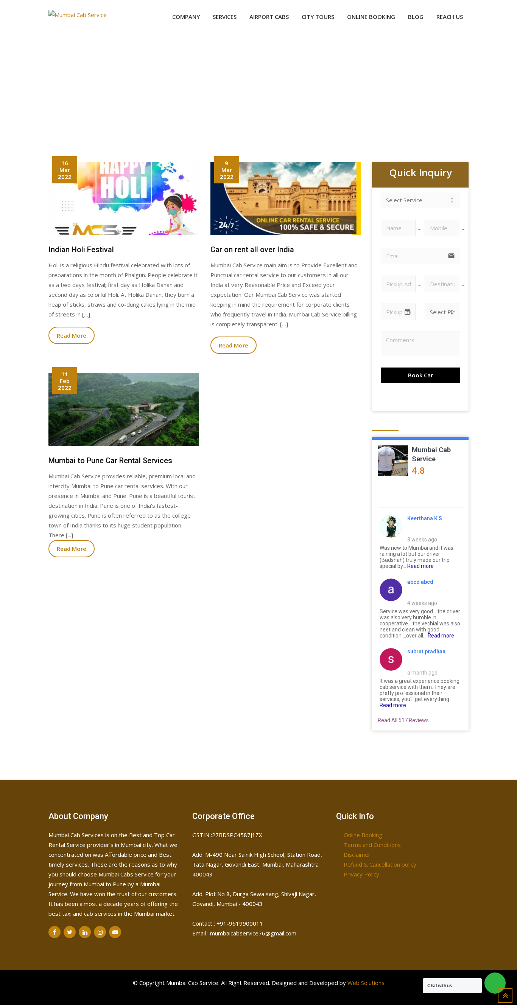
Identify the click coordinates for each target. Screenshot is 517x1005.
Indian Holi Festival (81, 249)
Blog (416, 16)
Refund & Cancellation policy (380, 864)
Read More (71, 335)
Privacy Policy (361, 874)
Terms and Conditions (372, 844)
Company (186, 16)
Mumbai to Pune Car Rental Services (110, 460)
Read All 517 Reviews (403, 720)
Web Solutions (366, 982)
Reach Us (449, 16)
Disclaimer (357, 854)
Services (225, 16)
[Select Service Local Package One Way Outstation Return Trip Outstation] (420, 200)
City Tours (318, 16)
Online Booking (371, 16)
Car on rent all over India (252, 249)
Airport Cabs (269, 16)
